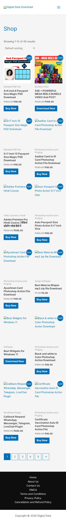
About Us (33, 481)
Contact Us (33, 485)
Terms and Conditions (33, 493)
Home (33, 477)
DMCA (33, 489)
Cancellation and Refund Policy (33, 502)
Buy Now (11, 108)
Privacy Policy (33, 498)
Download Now (46, 108)
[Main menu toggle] (58, 7)
